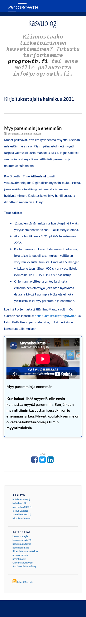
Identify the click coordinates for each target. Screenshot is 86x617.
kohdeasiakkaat (21, 547)
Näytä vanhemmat (22, 518)
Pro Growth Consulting (24, 566)
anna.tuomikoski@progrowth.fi (55, 316)
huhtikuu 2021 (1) (21, 499)
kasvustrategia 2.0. (22, 540)
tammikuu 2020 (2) (22, 514)
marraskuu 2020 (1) (22, 507)
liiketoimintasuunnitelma (25, 551)
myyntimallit (19, 558)
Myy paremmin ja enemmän (33, 128)
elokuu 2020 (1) (20, 510)
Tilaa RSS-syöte (25, 582)
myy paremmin (20, 555)
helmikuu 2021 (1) (21, 503)
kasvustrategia (20, 536)
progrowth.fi (28, 61)
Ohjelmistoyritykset (23, 562)
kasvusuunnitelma (22, 543)
